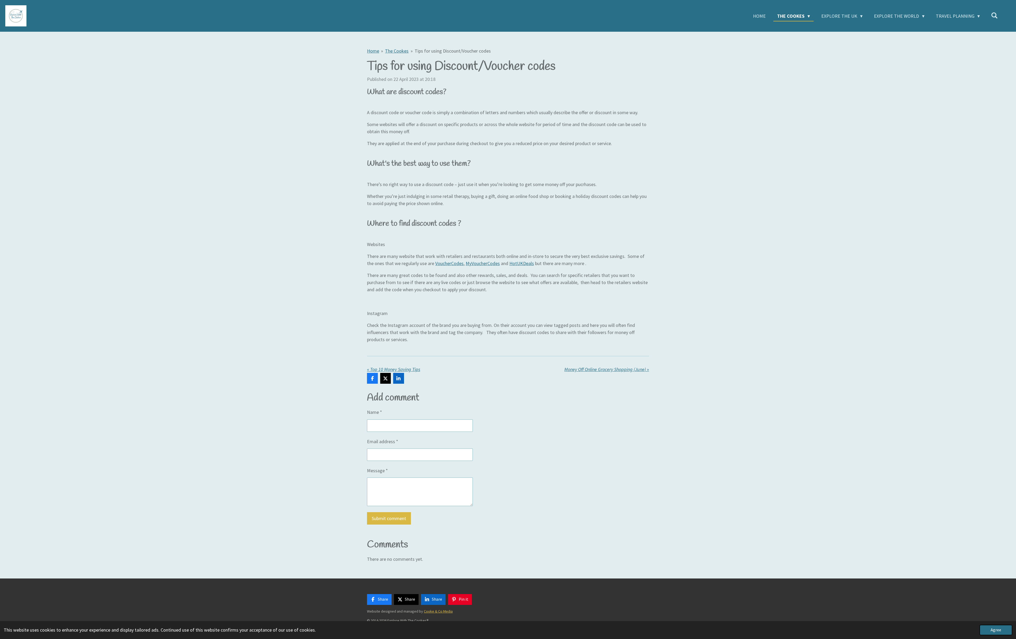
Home (373, 51)
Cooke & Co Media (438, 611)
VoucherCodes (449, 263)
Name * (374, 412)
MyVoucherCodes (483, 263)
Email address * (382, 441)
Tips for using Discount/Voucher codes (453, 51)
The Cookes (397, 51)
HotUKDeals (521, 263)
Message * (377, 470)
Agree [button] (996, 629)
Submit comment (389, 518)
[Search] (994, 15)
